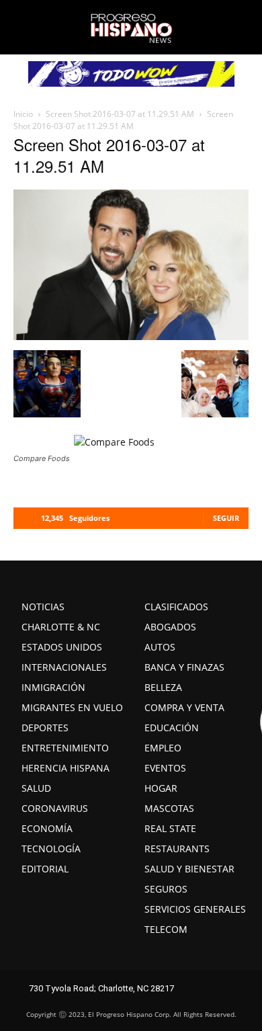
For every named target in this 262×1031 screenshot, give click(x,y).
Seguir (226, 518)
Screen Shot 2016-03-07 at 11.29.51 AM (120, 114)
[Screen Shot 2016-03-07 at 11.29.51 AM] (131, 336)
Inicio (23, 114)
